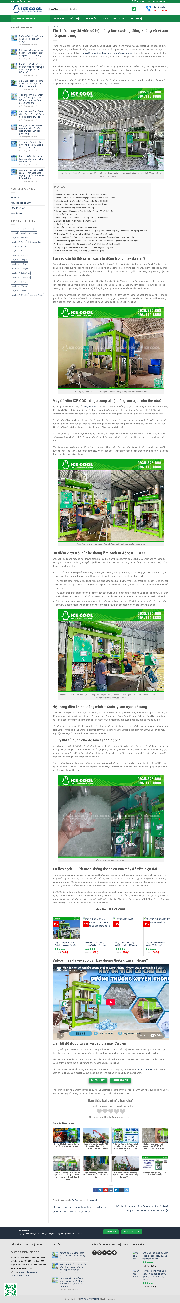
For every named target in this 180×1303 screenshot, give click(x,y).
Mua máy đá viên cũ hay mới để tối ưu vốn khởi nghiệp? (81, 251)
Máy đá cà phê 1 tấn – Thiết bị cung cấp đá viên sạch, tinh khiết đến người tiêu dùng (66, 944)
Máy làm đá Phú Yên (19, 264)
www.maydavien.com (27, 1272)
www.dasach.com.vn (20, 1275)
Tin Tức (56, 27)
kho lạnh (15, 233)
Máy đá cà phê (18, 208)
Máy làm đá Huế (34, 242)
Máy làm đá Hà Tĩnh (19, 247)
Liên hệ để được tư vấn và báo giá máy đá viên (76, 221)
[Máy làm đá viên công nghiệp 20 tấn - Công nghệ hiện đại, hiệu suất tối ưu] (157, 928)
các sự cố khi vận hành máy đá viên (25, 229)
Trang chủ (58, 18)
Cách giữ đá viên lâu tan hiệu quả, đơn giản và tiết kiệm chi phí (31, 159)
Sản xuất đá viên (36, 295)
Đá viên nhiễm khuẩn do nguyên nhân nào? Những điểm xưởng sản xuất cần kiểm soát (31, 68)
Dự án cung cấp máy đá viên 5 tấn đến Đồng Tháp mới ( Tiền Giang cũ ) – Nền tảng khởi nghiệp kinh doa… (102, 230)
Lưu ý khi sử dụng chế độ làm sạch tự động (75, 208)
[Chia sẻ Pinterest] (105, 1190)
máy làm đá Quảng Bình (21, 269)
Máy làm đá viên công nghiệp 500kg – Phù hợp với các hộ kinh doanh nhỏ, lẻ (96, 944)
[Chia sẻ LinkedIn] (116, 1190)
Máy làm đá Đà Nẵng (19, 286)
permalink (93, 1200)
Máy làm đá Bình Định (20, 238)
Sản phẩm (91, 18)
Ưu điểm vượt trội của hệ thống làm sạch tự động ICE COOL (82, 201)
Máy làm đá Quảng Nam (21, 273)
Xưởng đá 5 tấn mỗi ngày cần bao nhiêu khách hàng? (31, 39)
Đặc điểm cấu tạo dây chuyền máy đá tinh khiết (76, 227)
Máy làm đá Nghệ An (19, 260)
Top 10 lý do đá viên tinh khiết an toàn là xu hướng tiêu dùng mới (85, 247)
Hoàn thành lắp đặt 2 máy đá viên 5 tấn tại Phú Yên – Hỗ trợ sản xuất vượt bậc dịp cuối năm (97, 241)
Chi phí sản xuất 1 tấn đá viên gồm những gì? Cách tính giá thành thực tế (31, 114)
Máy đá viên (17, 213)
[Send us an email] (140, 1)
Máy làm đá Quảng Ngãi (21, 277)
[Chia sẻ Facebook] (95, 1190)
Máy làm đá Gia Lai (19, 242)
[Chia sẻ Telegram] (126, 1190)
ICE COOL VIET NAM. (90, 1299)
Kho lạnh (15, 197)
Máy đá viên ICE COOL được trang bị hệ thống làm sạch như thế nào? (86, 197)
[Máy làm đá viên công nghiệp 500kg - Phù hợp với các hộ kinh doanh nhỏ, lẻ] (96, 928)
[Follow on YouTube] (143, 1)
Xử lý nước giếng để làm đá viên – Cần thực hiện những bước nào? (31, 83)
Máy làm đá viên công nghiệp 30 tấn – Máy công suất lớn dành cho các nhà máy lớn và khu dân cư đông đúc (126, 944)
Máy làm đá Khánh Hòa (20, 251)
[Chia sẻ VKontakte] (110, 1190)
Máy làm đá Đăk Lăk (19, 291)
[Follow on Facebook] (132, 1)
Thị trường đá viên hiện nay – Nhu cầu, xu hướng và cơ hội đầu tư (31, 145)
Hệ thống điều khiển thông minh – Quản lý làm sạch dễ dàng (82, 204)
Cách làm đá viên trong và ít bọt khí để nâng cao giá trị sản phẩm (85, 234)
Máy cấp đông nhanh (21, 202)
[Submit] (134, 9)
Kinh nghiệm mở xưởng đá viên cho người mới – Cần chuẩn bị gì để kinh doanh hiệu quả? (95, 237)
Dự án (105, 18)
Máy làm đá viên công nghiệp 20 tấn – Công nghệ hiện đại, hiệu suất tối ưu (157, 944)
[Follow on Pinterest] (114, 1252)
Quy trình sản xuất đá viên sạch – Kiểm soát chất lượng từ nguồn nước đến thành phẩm (31, 174)
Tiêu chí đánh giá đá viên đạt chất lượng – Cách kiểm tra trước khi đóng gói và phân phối (31, 98)
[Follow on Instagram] (135, 1)
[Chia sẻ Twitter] (100, 1190)
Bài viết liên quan (66, 224)
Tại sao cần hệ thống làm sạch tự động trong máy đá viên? (81, 194)
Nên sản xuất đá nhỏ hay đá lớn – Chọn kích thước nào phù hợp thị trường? (31, 53)
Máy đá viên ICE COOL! (69, 214)
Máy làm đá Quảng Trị (20, 282)
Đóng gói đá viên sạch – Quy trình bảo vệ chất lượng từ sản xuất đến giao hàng (31, 129)
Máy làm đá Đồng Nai (20, 295)
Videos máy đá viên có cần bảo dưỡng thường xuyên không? (82, 217)
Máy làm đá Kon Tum (20, 255)
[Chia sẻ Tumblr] (121, 1190)
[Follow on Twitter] (138, 1)
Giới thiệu (75, 18)
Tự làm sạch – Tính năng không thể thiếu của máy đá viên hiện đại (84, 211)
